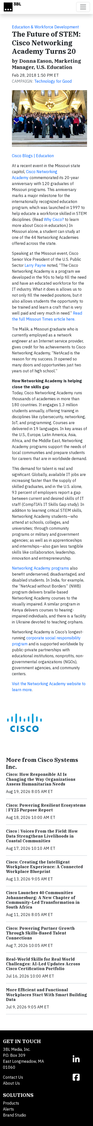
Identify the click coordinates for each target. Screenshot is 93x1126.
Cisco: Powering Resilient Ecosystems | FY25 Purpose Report (46, 807)
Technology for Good (53, 81)
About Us (11, 1083)
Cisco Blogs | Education (33, 155)
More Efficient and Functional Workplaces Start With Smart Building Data (46, 994)
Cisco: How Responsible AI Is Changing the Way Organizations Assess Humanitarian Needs (40, 779)
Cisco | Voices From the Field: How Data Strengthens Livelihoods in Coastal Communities (42, 836)
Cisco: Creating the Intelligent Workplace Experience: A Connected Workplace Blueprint (44, 867)
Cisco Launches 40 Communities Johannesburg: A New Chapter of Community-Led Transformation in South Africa (43, 900)
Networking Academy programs (40, 568)
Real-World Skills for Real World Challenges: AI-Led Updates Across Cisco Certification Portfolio (43, 964)
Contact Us (13, 1077)
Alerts (8, 1109)
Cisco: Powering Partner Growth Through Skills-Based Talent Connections (40, 933)
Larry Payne (35, 265)
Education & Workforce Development (45, 26)
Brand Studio (14, 1115)
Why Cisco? (54, 219)
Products (11, 1103)
